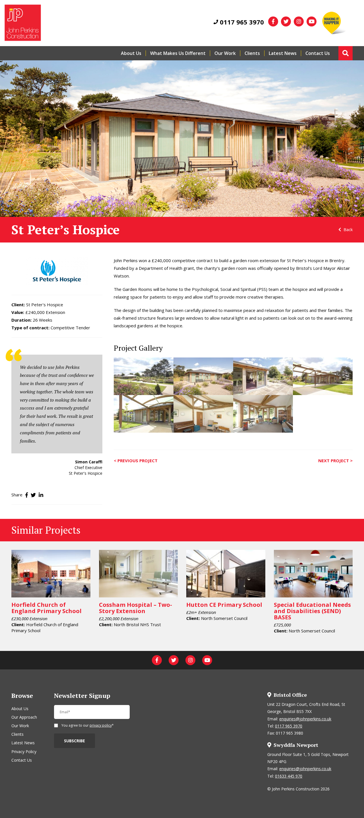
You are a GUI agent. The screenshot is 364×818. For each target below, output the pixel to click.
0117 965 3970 (241, 22)
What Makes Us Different (178, 53)
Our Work (225, 53)
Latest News (283, 53)
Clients (252, 53)
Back (347, 229)
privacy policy (101, 725)
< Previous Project (136, 460)
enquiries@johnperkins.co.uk (305, 719)
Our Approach (24, 717)
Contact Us (317, 53)
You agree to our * (87, 726)
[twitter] (286, 21)
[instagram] (299, 21)
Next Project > (335, 460)
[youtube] (312, 21)
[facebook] (273, 21)
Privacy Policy (23, 751)
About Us (131, 53)
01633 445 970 (288, 776)
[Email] (92, 714)
